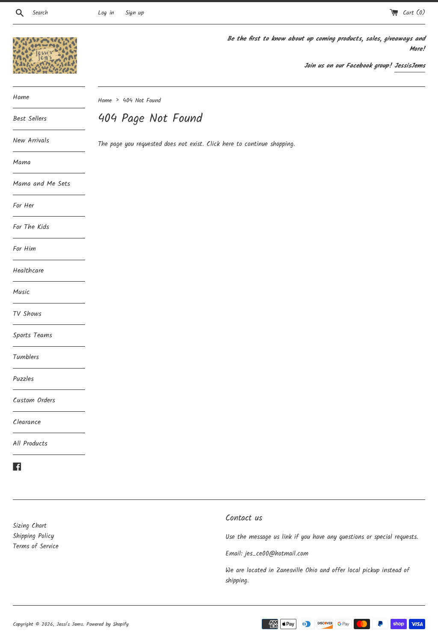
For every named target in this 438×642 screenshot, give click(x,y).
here (228, 144)
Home (21, 97)
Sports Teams (32, 335)
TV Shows (27, 314)
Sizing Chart (30, 526)
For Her (23, 205)
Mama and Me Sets (41, 183)
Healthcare (28, 270)
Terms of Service (36, 546)
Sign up (134, 13)
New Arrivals (31, 140)
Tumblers (26, 357)
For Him (24, 249)
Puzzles (23, 379)
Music (21, 292)
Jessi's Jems (69, 624)
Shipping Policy (33, 536)
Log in (106, 13)
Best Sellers (30, 118)
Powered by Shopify (107, 624)
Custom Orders (34, 400)
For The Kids (31, 227)
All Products (30, 443)
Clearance (27, 422)
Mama (22, 162)
